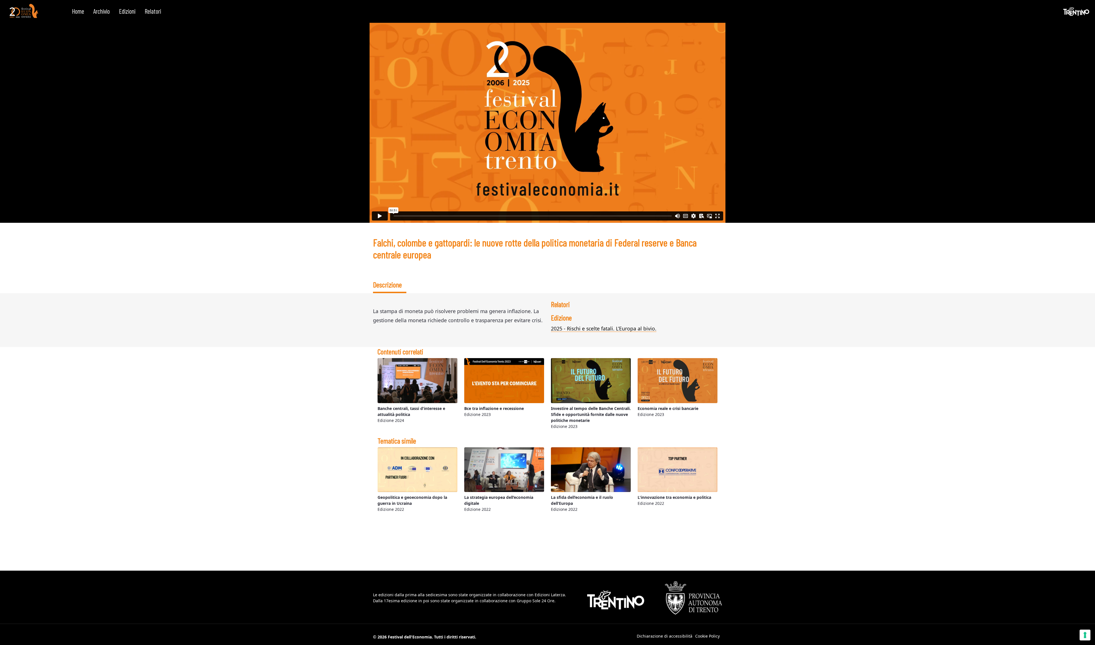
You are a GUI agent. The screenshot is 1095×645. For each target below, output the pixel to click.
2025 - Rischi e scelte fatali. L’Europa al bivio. (603, 328)
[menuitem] (78, 11)
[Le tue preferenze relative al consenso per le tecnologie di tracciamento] (1085, 635)
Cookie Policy (707, 636)
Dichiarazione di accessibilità (664, 636)
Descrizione (387, 284)
